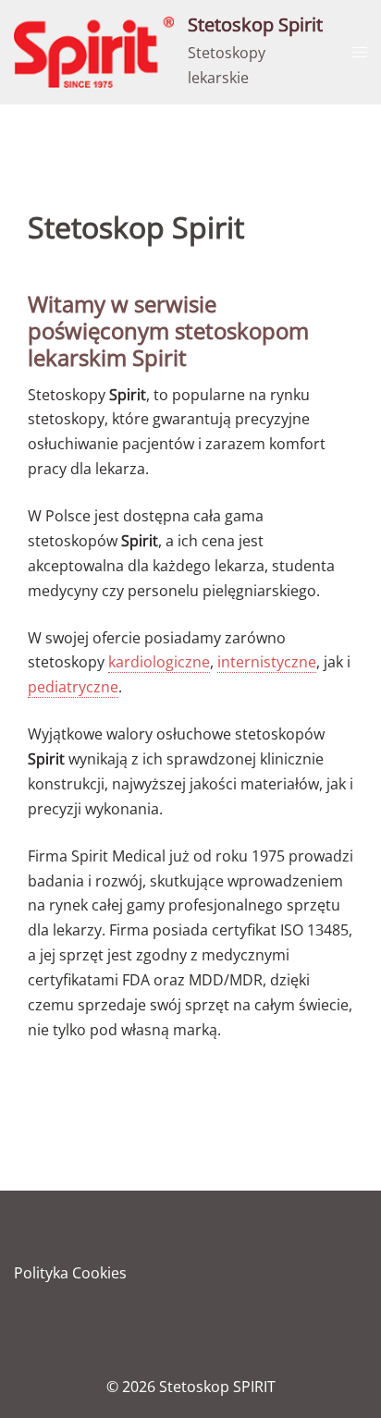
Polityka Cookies (70, 1273)
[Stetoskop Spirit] (94, 52)
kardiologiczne (159, 662)
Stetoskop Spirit (255, 24)
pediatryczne (73, 687)
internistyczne (266, 662)
